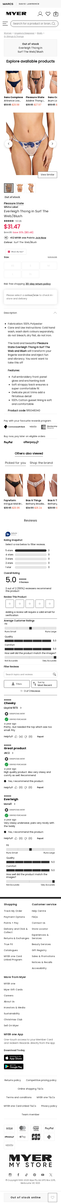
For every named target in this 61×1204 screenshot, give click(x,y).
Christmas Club (13, 1019)
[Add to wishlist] (52, 1197)
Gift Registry (39, 950)
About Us (9, 1001)
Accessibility (39, 968)
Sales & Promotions (43, 956)
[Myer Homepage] (16, 15)
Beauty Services (41, 944)
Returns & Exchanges (16, 938)
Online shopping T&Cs (30, 1088)
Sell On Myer (11, 1025)
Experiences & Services (40, 936)
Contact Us (38, 923)
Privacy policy (49, 1106)
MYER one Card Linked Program (13, 958)
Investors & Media (14, 1007)
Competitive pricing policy (41, 1080)
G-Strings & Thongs (14, 36)
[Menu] (5, 23)
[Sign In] (40, 14)
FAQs (35, 917)
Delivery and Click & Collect (16, 930)
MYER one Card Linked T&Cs (20, 1106)
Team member (31, 1114)
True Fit (8, 944)
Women (8, 33)
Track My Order (13, 911)
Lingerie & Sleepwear (24, 33)
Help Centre (39, 911)
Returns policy (13, 1080)
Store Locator (40, 929)
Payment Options (14, 917)
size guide (52, 257)
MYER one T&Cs (46, 1097)
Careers (8, 995)
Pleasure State (14, 203)
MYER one (9, 983)
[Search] (54, 24)
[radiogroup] (30, 270)
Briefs (39, 33)
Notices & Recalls (42, 962)
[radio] (12, 266)
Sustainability (12, 1013)
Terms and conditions (19, 1097)
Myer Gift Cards (13, 989)
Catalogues (11, 950)
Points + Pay (11, 923)
